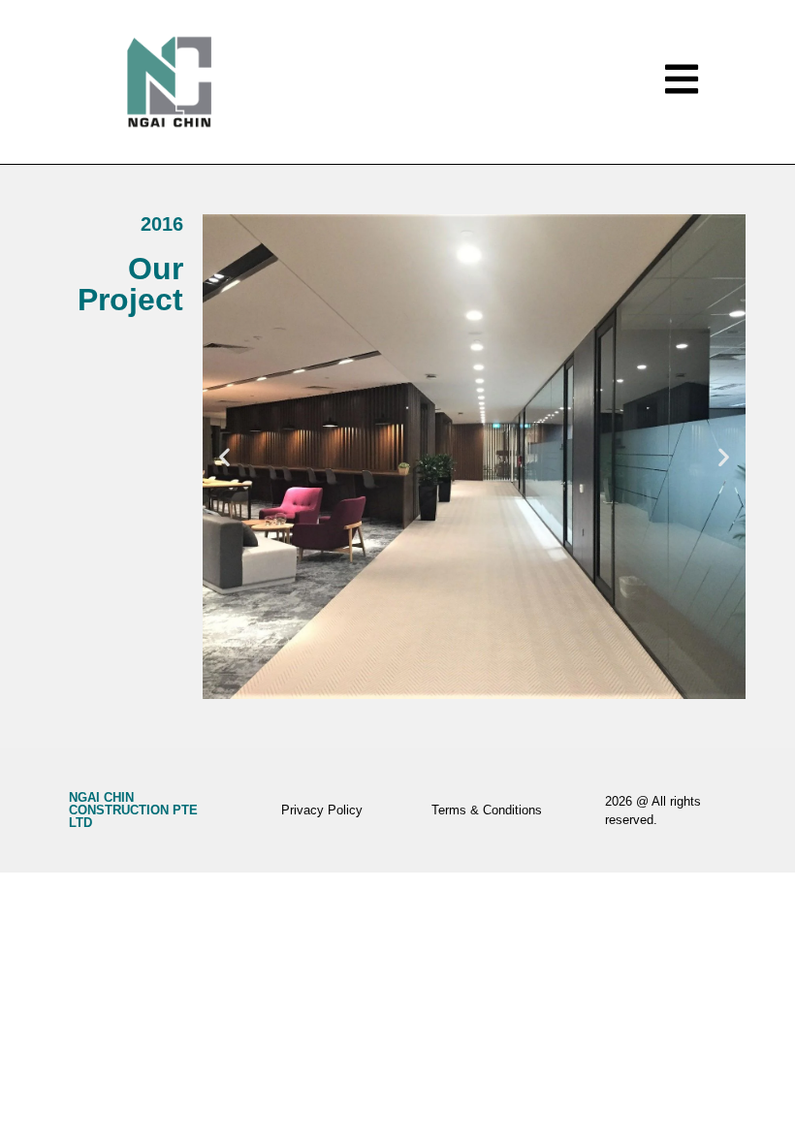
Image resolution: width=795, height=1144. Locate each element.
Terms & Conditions (486, 810)
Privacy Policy (322, 810)
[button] (224, 456)
